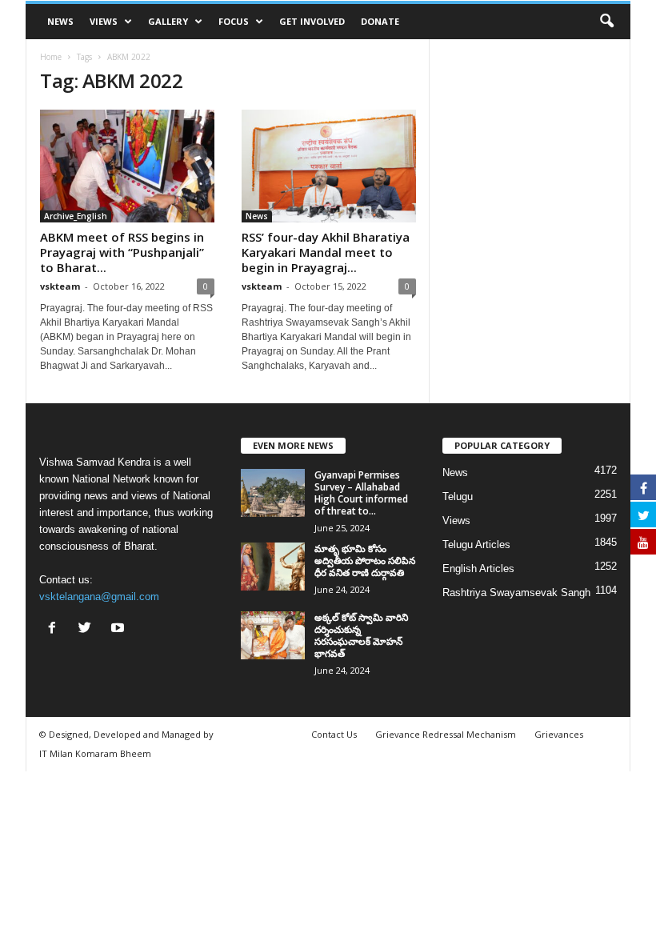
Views (104, 21)
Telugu (457, 497)
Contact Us (334, 734)
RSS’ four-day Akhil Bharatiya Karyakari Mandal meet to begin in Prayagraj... (326, 252)
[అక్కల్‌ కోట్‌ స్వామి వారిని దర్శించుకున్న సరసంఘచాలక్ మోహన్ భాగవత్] (273, 635)
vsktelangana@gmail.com (99, 597)
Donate (380, 21)
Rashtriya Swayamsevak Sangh (516, 593)
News (60, 21)
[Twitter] (88, 629)
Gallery (168, 21)
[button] (606, 21)
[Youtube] (119, 629)
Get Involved (312, 21)
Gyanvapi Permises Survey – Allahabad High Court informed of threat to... (361, 493)
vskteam (60, 286)
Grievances (558, 734)
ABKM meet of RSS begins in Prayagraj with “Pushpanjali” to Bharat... (122, 252)
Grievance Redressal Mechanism (445, 734)
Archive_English (75, 216)
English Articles (478, 569)
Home (51, 56)
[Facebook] (55, 629)
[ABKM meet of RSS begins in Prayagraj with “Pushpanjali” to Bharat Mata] (127, 166)
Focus (233, 21)
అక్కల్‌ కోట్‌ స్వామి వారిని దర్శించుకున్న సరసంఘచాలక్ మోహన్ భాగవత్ (361, 635)
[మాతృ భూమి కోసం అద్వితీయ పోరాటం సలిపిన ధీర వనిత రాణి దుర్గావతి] (273, 567)
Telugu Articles (476, 545)
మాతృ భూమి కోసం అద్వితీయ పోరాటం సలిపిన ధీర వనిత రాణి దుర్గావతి (364, 560)
